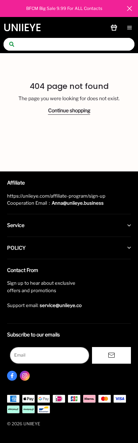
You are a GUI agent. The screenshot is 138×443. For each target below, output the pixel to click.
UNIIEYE (22, 27)
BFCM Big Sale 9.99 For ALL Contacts (64, 8)
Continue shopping (69, 110)
